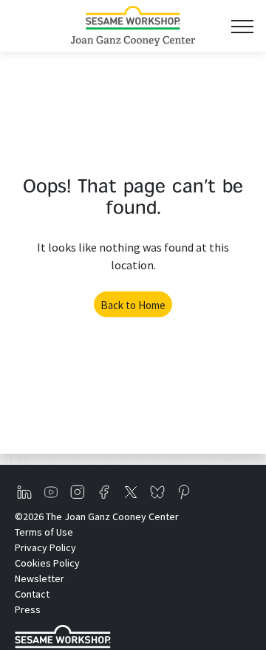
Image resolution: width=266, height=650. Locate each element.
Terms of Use (44, 532)
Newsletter (39, 578)
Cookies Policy (47, 563)
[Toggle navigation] (242, 26)
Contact (32, 594)
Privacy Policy (45, 547)
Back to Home (133, 305)
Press (28, 609)
